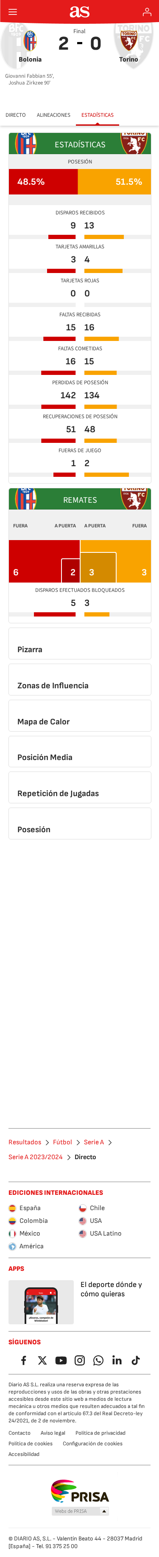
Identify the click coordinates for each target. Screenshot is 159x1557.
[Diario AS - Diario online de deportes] (79, 11)
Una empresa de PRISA (79, 1491)
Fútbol (62, 1142)
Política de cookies (30, 1443)
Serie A (94, 1142)
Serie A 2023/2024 (35, 1157)
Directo (16, 115)
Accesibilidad (23, 1454)
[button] (80, 1511)
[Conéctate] (147, 12)
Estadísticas (97, 115)
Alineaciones (53, 115)
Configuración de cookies (93, 1443)
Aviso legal (53, 1433)
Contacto (19, 1433)
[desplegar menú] (13, 12)
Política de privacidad (100, 1433)
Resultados (24, 1142)
